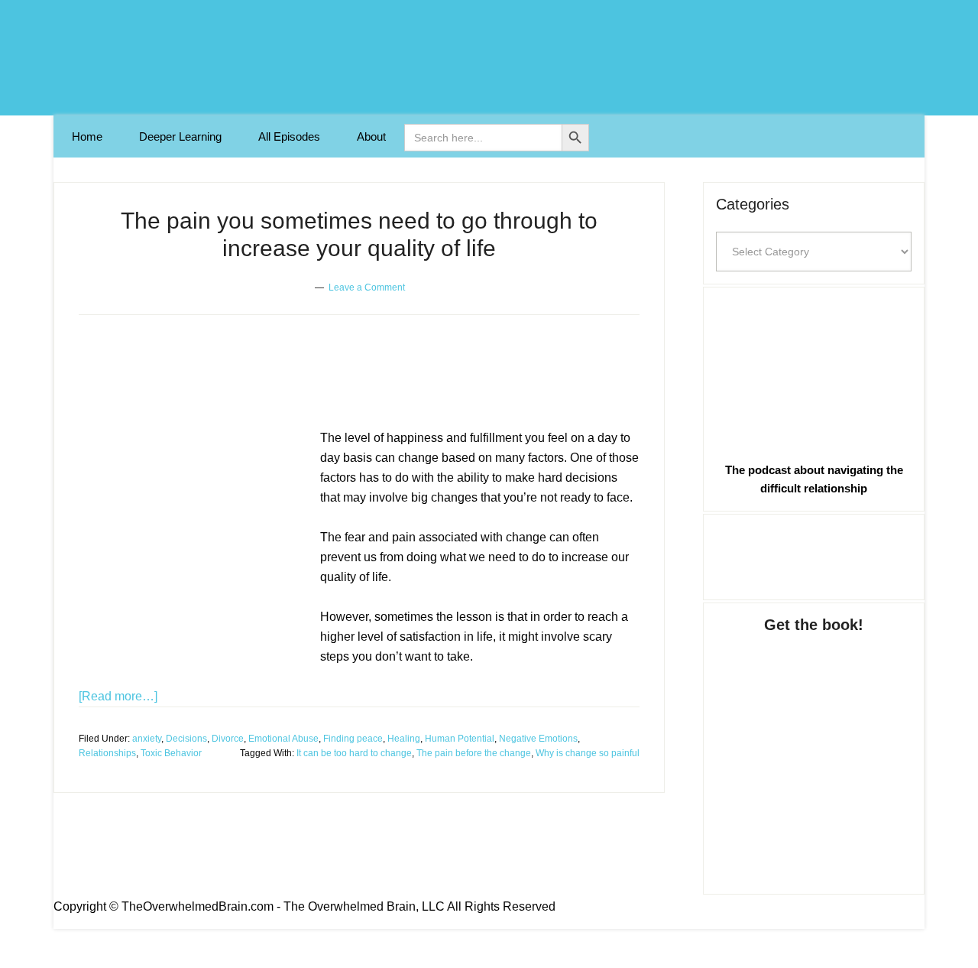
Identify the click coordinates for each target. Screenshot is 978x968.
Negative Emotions (538, 738)
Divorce (228, 738)
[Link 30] (813, 554)
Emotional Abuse (283, 738)
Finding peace (353, 738)
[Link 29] (814, 371)
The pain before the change (473, 753)
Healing (403, 738)
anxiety (146, 738)
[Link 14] (193, 549)
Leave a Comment (367, 287)
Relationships (107, 753)
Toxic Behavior (171, 753)
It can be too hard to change (354, 753)
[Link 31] (814, 748)
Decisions (186, 738)
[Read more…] (118, 696)
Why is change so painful (588, 753)
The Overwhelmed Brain (489, 57)
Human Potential (459, 738)
